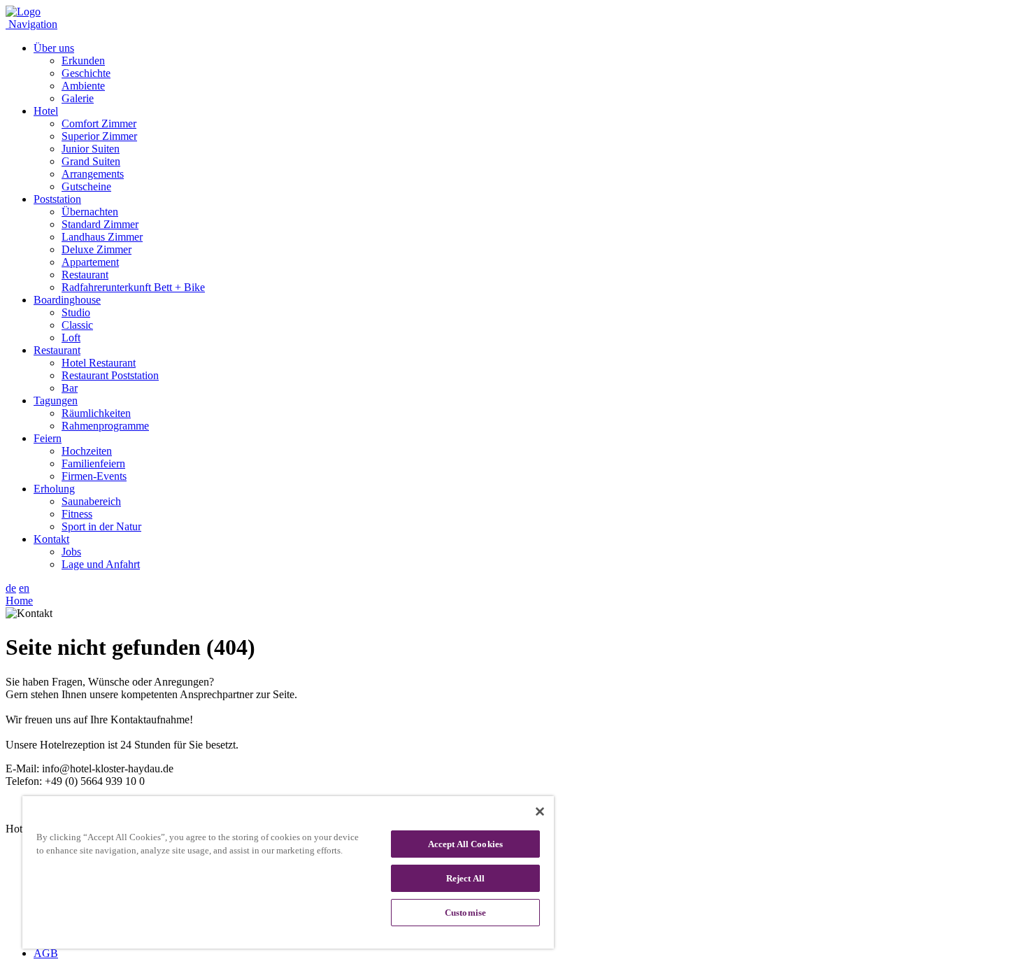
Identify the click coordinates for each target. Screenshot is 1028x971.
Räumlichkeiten (96, 413)
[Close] (540, 811)
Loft (71, 337)
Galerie (78, 98)
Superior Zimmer (99, 136)
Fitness (77, 514)
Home (19, 601)
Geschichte (86, 73)
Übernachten (90, 212)
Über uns (54, 48)
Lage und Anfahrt (101, 564)
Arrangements (93, 174)
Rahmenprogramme (105, 426)
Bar (70, 388)
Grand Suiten (91, 161)
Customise (465, 912)
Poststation (57, 199)
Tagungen (56, 400)
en (24, 588)
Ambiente (83, 86)
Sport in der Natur (101, 526)
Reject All (465, 878)
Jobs (71, 552)
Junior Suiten (91, 149)
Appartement (90, 262)
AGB (46, 953)
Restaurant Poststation (110, 375)
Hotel (46, 111)
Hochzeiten (87, 451)
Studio (76, 312)
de (11, 588)
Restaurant (85, 275)
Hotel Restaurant (99, 363)
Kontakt (51, 539)
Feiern (48, 438)
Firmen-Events (94, 476)
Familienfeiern (93, 463)
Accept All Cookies (465, 844)
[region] (288, 872)
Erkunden (83, 60)
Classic (77, 325)
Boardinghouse (67, 300)
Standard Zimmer (100, 224)
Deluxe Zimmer (96, 249)
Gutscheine (86, 186)
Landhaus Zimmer (102, 237)
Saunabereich (91, 501)
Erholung (54, 489)
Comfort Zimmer (99, 123)
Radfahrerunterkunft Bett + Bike (133, 287)
